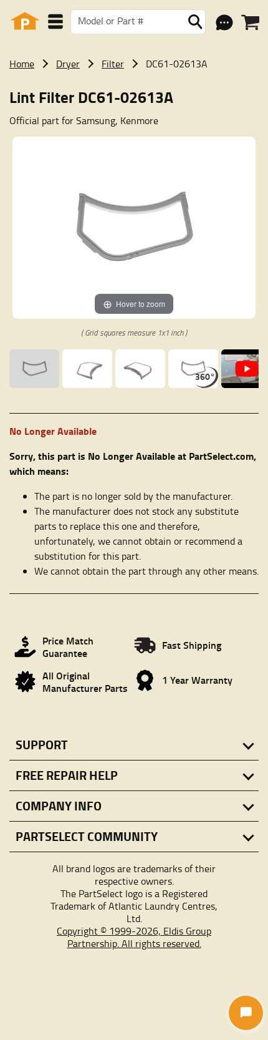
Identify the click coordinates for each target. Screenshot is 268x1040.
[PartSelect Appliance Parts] (25, 21)
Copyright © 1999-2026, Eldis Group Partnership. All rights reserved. (134, 937)
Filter (113, 63)
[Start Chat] (246, 1013)
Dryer (68, 63)
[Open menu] (55, 21)
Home (21, 63)
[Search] (195, 21)
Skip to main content (134, 6)
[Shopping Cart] (250, 22)
